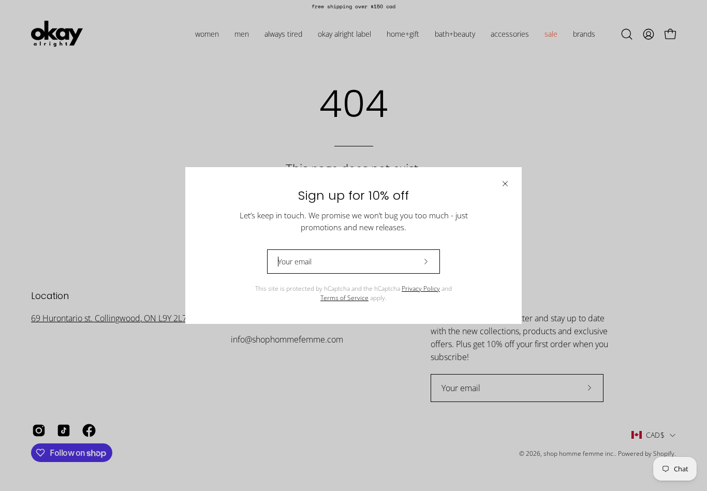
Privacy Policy (421, 288)
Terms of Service (344, 297)
